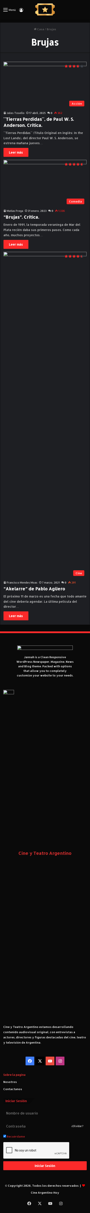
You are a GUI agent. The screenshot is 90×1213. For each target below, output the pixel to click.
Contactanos (12, 1089)
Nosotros (10, 1082)
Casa (40, 29)
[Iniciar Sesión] (21, 11)
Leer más (16, 152)
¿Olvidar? (77, 1126)
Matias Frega (15, 210)
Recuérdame (15, 1136)
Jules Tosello (15, 113)
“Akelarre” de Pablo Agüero (34, 588)
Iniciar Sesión (45, 1166)
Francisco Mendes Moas (22, 582)
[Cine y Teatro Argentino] (45, 9)
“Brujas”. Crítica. (21, 217)
